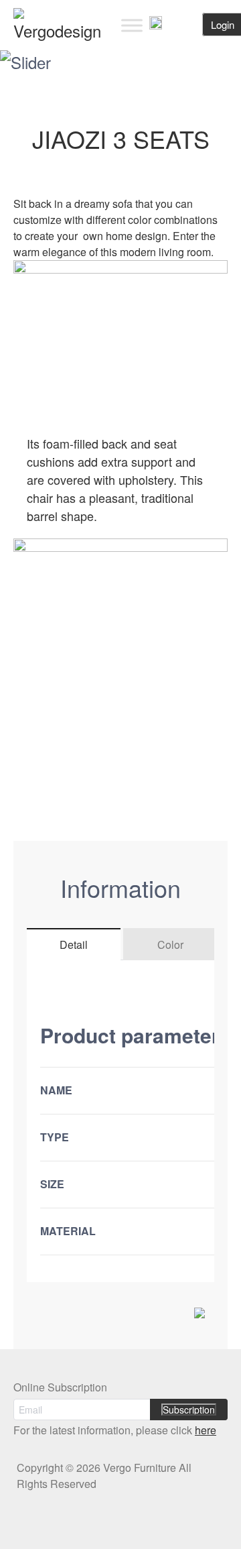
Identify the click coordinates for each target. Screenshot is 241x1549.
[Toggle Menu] (132, 25)
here (205, 1430)
